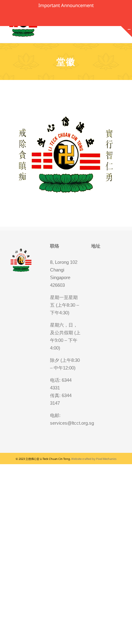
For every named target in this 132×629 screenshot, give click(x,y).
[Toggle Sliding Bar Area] (126, 31)
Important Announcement (66, 5)
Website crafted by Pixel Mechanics (93, 459)
